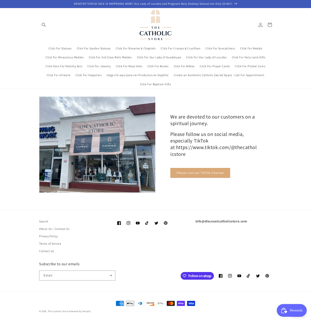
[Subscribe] (110, 276)
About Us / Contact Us (54, 229)
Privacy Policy (48, 236)
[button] (43, 24)
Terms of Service (50, 244)
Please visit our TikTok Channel (200, 173)
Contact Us (46, 251)
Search (43, 221)
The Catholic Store (58, 311)
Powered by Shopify (80, 311)
